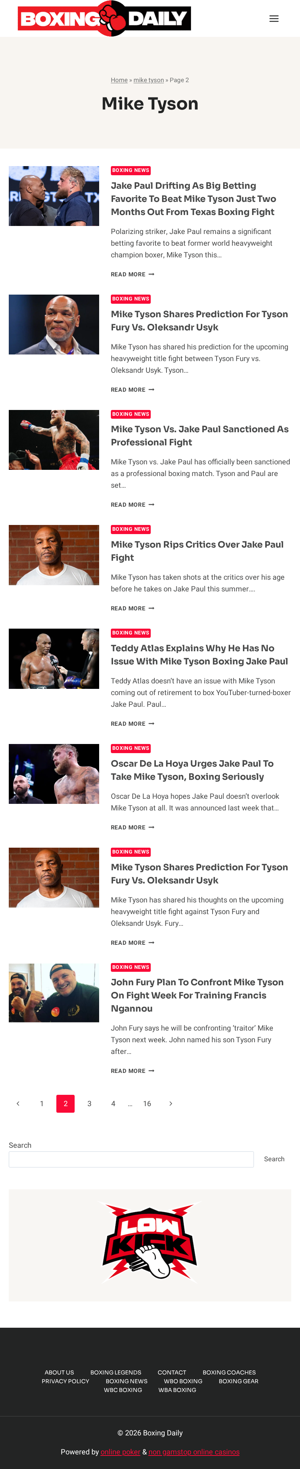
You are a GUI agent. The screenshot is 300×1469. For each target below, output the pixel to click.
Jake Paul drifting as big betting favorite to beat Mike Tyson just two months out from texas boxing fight (193, 199)
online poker (120, 1452)
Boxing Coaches (229, 1372)
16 (147, 1103)
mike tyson (149, 80)
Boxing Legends (115, 1372)
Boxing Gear (239, 1381)
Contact (172, 1372)
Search (20, 1145)
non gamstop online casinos (194, 1452)
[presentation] (54, 196)
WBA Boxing (177, 1389)
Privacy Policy (65, 1381)
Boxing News (131, 170)
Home (119, 80)
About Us (59, 1372)
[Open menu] (273, 18)
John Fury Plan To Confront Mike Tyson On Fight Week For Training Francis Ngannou (197, 995)
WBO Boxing (183, 1381)
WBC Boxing (123, 1389)
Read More (132, 274)
